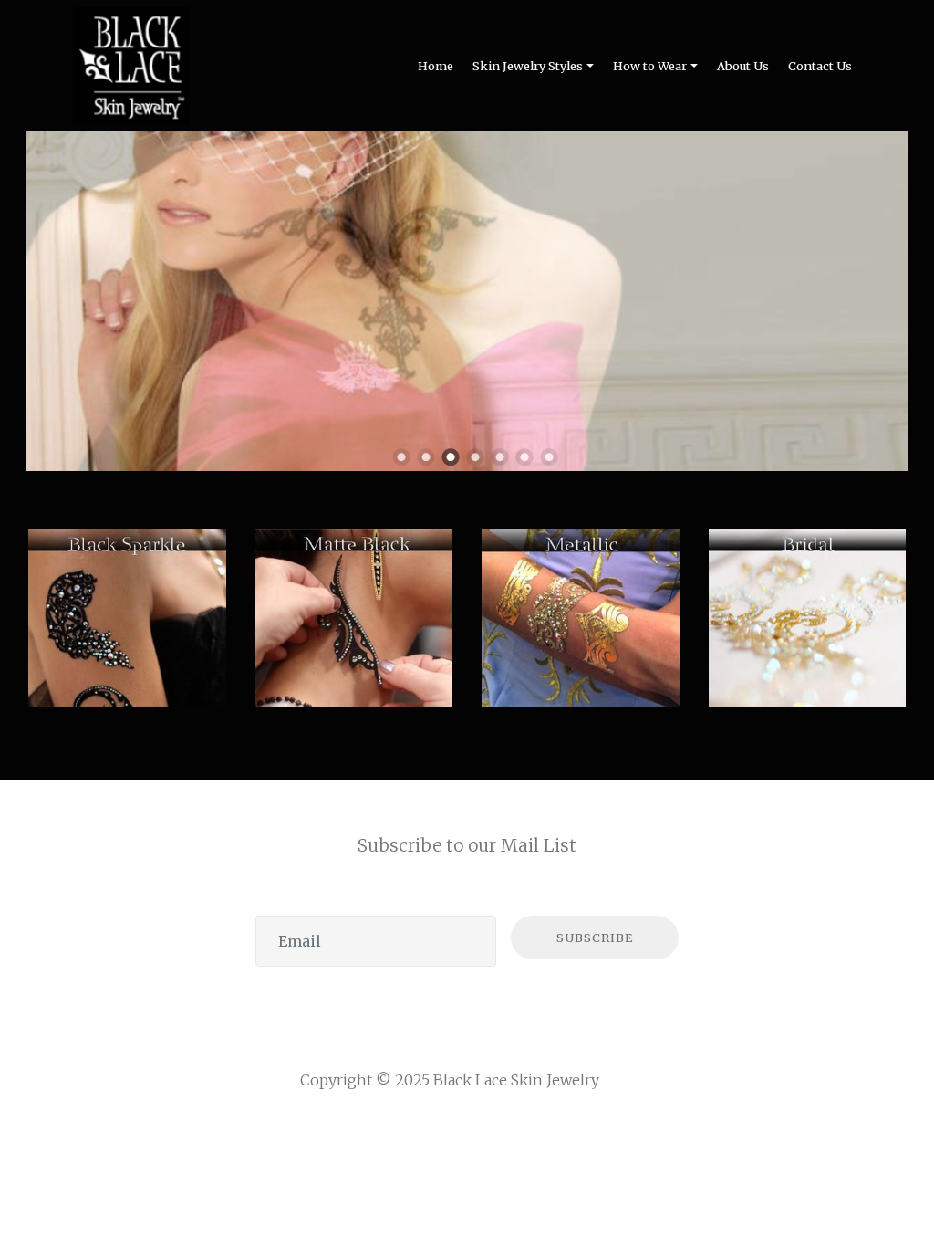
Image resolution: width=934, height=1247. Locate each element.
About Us (743, 65)
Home (435, 65)
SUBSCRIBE (594, 937)
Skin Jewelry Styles (527, 65)
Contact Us (820, 65)
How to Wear (650, 65)
